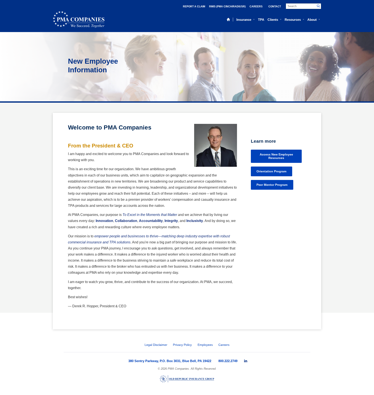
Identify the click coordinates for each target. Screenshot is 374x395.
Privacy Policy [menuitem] (182, 344)
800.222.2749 (227, 361)
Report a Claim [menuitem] (194, 6)
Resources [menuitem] (293, 19)
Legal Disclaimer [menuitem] (156, 344)
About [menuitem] (312, 19)
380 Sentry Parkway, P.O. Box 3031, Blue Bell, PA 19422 (169, 361)
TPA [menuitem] (261, 19)
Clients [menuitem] (273, 19)
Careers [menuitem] (256, 6)
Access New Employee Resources (276, 156)
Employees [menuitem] (205, 344)
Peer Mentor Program (271, 184)
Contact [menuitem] (274, 6)
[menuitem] (245, 361)
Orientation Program (271, 171)
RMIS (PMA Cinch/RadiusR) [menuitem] (227, 6)
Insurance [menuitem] (243, 19)
